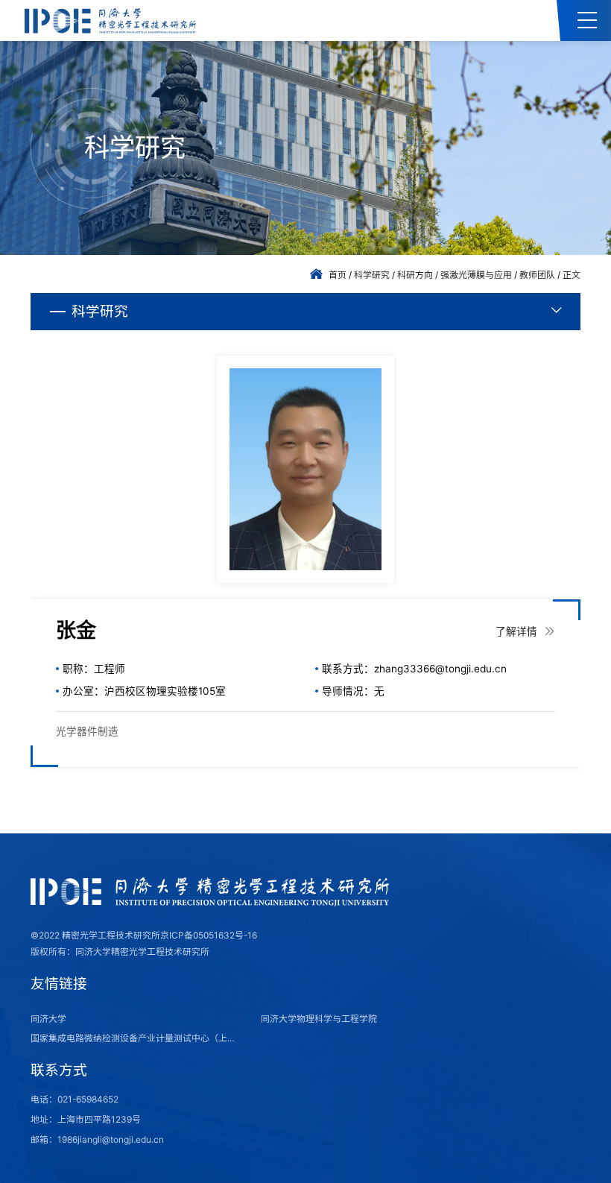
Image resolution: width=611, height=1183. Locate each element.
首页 (337, 274)
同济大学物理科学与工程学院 (319, 1018)
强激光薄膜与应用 (476, 274)
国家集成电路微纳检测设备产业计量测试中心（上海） (137, 1038)
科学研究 (372, 274)
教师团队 (537, 274)
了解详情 (518, 631)
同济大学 (48, 1018)
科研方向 (415, 274)
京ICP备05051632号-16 (208, 935)
